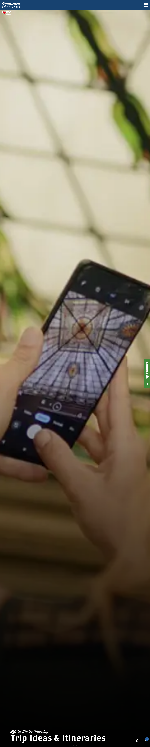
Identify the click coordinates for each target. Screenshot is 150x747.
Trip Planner (147, 371)
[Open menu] (146, 4)
